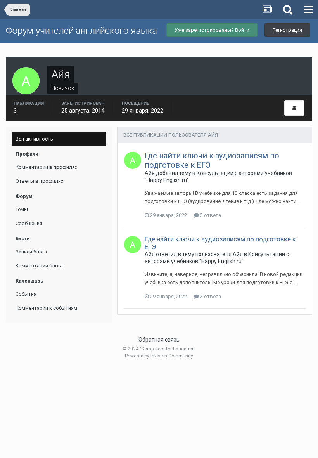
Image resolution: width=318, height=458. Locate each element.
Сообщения (29, 223)
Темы (22, 209)
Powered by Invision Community (159, 356)
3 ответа (210, 215)
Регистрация (287, 30)
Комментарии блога (39, 266)
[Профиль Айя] (294, 108)
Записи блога (31, 252)
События (26, 294)
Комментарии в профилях (46, 167)
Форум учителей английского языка (81, 30)
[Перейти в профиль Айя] (132, 160)
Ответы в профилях (39, 181)
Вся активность (34, 139)
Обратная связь (159, 340)
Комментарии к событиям (46, 308)
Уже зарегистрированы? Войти (212, 30)
